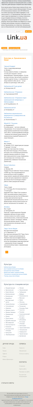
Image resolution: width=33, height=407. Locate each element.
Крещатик (9, 332)
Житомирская (10, 322)
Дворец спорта (10, 310)
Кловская (8, 326)
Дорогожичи (9, 318)
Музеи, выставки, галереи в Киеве (14, 272)
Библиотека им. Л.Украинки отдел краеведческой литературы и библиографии (15, 100)
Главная (4, 48)
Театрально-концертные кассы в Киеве (15, 274)
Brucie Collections (9, 165)
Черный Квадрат (9, 66)
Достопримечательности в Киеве (14, 269)
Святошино (22, 325)
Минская (21, 298)
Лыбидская (22, 292)
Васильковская (10, 294)
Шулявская (22, 336)
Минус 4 (6, 141)
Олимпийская (23, 304)
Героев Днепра (10, 304)
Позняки (21, 312)
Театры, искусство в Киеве (12, 276)
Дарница (8, 308)
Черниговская (23, 334)
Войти (29, 31)
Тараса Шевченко (24, 327)
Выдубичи (9, 298)
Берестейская (10, 292)
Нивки (21, 300)
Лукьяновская (23, 290)
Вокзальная (9, 296)
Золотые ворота (10, 324)
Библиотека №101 (10, 108)
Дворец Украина (10, 312)
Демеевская (9, 314)
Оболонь (21, 302)
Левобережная (10, 334)
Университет (23, 332)
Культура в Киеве (14, 48)
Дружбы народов (11, 320)
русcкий (18, 31)
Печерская (22, 306)
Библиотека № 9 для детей (13, 86)
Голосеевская (10, 306)
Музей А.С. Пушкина (10, 123)
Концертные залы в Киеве (11, 270)
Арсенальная (9, 290)
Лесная (21, 288)
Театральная (23, 329)
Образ (6, 185)
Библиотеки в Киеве (10, 267)
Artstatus (7, 207)
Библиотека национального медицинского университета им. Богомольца (14, 115)
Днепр (8, 316)
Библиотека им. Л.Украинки (13, 92)
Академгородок (10, 288)
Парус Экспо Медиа (10, 228)
